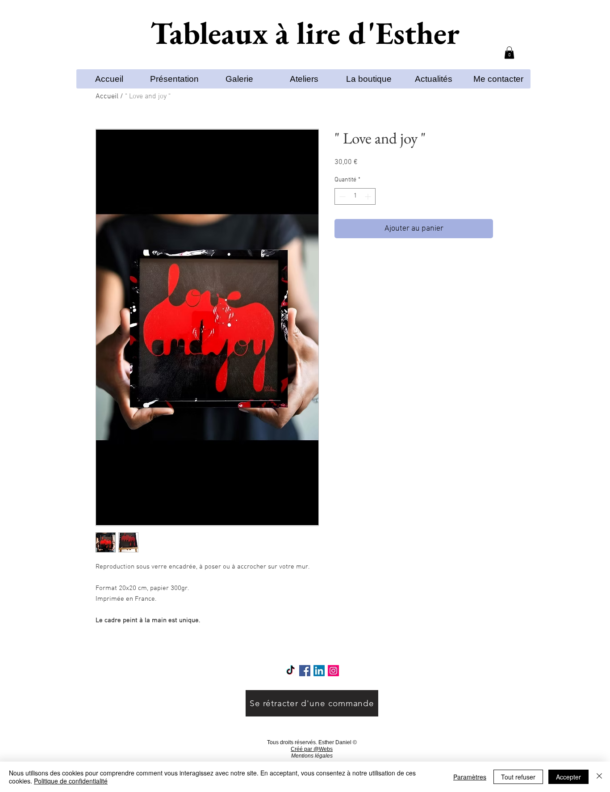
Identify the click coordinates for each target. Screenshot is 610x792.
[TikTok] (290, 670)
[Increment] (368, 196)
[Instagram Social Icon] (333, 670)
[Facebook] (304, 670)
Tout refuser (518, 776)
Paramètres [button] (469, 776)
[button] (509, 52)
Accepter (568, 776)
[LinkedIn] (319, 670)
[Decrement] (341, 196)
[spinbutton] (355, 196)
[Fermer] (599, 777)
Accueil (107, 96)
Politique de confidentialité (71, 780)
